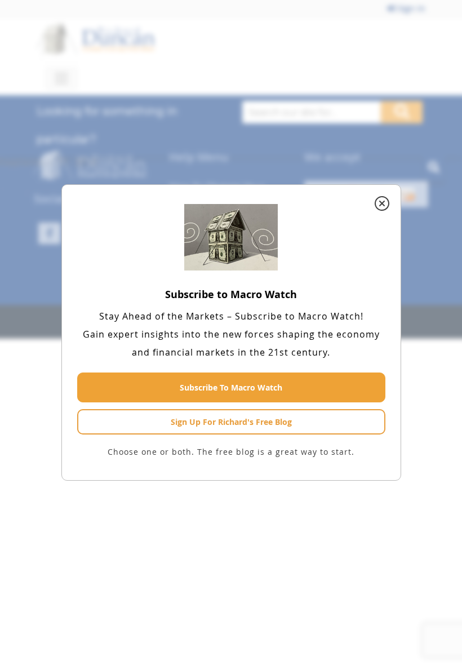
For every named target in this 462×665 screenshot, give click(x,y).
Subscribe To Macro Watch (231, 387)
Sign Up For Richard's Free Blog (231, 421)
